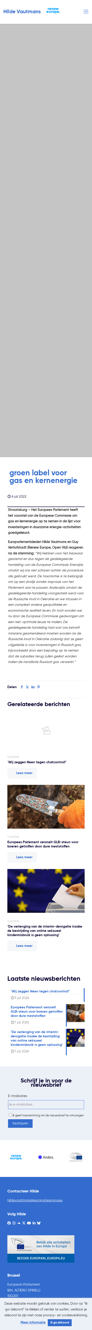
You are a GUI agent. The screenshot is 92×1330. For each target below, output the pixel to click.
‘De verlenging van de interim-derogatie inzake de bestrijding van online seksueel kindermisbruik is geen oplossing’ (44, 931)
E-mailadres (17, 1096)
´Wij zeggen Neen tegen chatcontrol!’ (36, 762)
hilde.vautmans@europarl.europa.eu (35, 1200)
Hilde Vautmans (22, 11)
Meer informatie (33, 1322)
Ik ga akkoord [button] (59, 1322)
